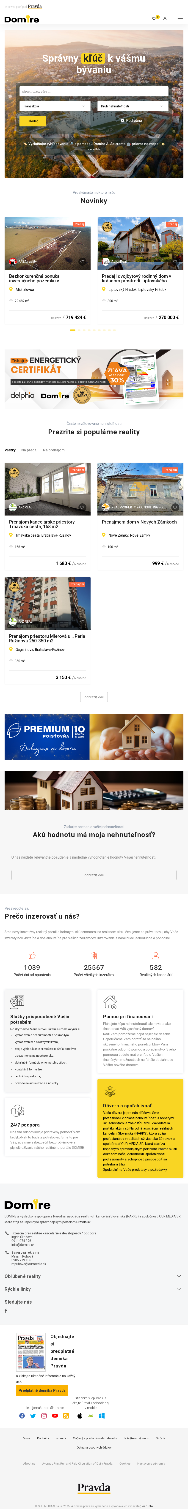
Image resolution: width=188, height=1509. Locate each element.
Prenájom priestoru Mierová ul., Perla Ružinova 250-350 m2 (47, 638)
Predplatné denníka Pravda (42, 1390)
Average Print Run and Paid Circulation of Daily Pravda (77, 1463)
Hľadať (33, 121)
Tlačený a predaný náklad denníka (95, 1438)
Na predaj (29, 450)
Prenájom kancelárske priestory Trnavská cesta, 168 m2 (42, 524)
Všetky (10, 450)
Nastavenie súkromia (151, 1463)
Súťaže (160, 1438)
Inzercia (61, 1438)
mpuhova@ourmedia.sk (28, 1264)
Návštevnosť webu (136, 1438)
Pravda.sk (165, 1149)
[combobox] (94, 91)
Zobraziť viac (94, 697)
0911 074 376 (21, 1241)
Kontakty (43, 1438)
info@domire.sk (22, 1245)
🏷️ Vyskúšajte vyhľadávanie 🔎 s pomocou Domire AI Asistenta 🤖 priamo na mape (90, 144)
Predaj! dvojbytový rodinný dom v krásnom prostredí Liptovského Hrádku (136, 278)
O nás (26, 1438)
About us (29, 1463)
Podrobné (133, 120)
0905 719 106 (21, 1260)
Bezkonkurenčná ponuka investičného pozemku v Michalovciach (34, 278)
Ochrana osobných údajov (94, 1447)
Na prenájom (54, 450)
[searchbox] (94, 91)
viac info (147, 1506)
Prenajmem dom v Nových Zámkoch (139, 522)
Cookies (124, 1463)
